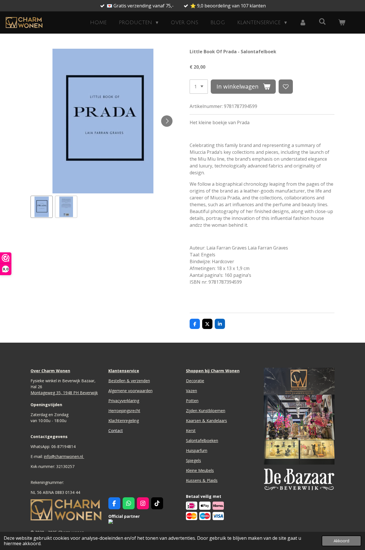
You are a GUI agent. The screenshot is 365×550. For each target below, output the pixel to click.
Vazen (191, 390)
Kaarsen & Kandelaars (206, 420)
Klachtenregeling (123, 420)
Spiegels (193, 460)
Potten (192, 400)
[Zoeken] (322, 21)
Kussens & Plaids (202, 480)
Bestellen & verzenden (129, 380)
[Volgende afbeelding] (167, 121)
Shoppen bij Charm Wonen (213, 370)
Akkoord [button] (341, 540)
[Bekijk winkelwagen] (341, 22)
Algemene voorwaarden (130, 390)
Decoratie (195, 380)
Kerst (191, 430)
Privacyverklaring (123, 400)
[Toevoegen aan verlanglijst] (286, 86)
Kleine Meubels (200, 470)
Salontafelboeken (202, 440)
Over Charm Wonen (50, 370)
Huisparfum (196, 450)
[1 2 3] (199, 86)
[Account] (302, 22)
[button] (42, 207)
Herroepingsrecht (124, 410)
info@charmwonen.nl (64, 456)
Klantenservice (123, 370)
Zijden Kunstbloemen (205, 410)
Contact (115, 430)
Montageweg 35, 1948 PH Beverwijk (64, 392)
